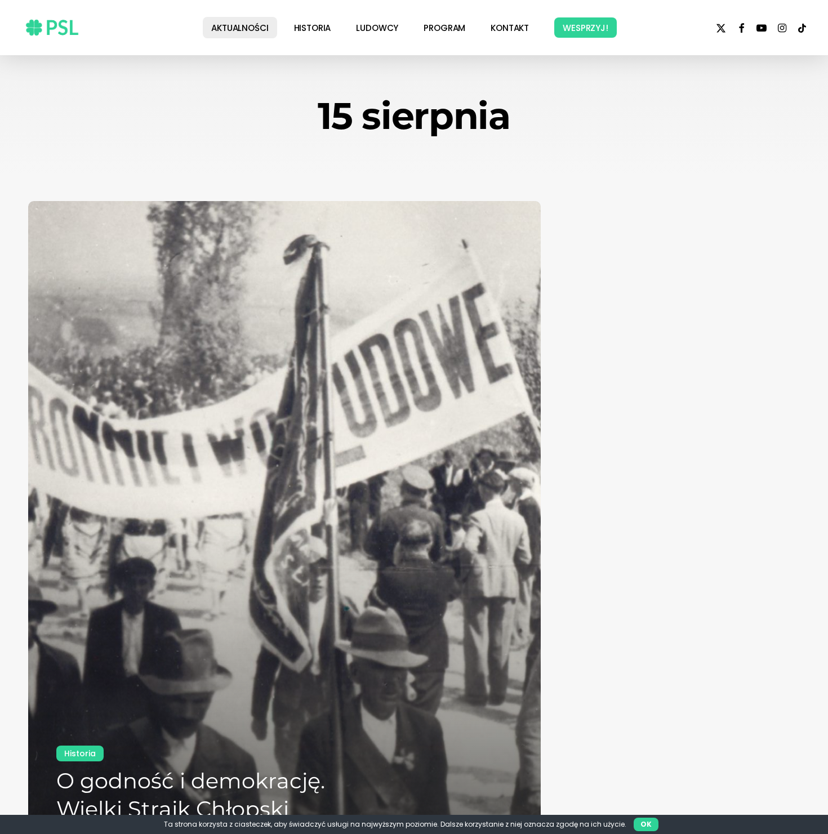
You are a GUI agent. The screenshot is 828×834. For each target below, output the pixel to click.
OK (646, 824)
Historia (80, 753)
